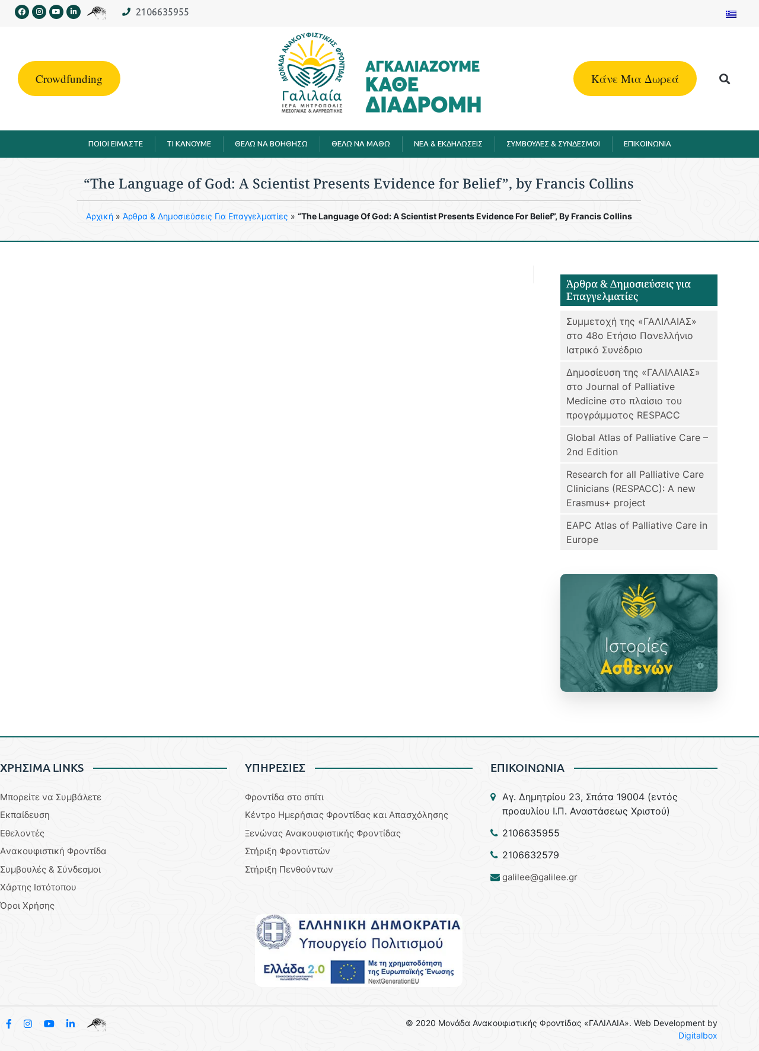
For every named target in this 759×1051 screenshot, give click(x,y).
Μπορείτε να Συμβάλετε (50, 797)
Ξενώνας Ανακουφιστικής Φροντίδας (323, 833)
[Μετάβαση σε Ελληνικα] (731, 13)
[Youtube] (56, 12)
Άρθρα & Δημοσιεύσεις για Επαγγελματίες (205, 216)
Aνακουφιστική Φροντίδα (53, 851)
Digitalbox (697, 1035)
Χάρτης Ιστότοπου (38, 887)
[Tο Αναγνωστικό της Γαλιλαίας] (96, 1024)
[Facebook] (22, 12)
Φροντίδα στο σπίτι (284, 797)
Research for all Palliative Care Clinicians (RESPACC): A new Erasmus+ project (635, 488)
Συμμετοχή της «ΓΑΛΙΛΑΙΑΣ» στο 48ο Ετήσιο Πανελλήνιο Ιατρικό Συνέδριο (631, 335)
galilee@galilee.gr (540, 877)
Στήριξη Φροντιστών (287, 851)
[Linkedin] (73, 12)
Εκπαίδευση (25, 814)
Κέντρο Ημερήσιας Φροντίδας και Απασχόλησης (346, 814)
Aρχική (99, 216)
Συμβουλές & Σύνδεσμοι (50, 869)
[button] (725, 78)
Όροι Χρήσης (27, 905)
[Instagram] (39, 12)
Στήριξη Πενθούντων (289, 869)
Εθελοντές (22, 833)
